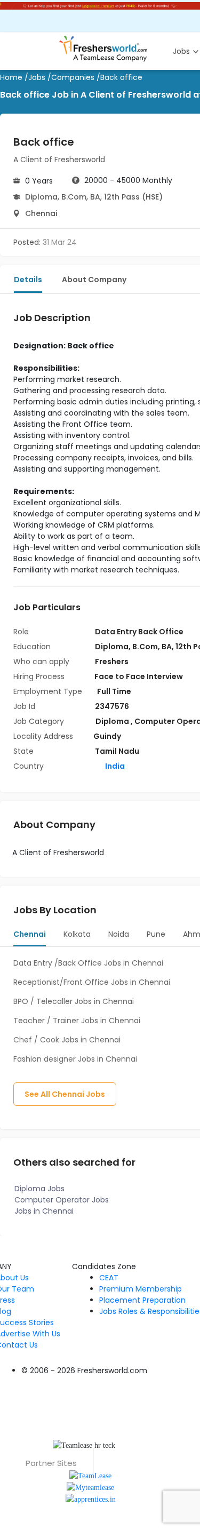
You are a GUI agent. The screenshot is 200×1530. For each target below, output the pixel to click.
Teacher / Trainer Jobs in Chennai (76, 1020)
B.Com (73, 197)
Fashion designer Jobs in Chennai (75, 1059)
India (114, 766)
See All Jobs (65, 1094)
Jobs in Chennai (44, 1211)
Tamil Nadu (117, 751)
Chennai (41, 213)
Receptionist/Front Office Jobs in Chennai (91, 982)
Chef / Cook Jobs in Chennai (67, 1039)
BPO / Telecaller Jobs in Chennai (73, 1001)
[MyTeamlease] (90, 1487)
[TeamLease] (90, 1475)
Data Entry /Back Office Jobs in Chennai (88, 963)
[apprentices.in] (91, 1499)
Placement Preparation (142, 1300)
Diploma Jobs (39, 1188)
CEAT (108, 1277)
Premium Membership (140, 1289)
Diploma (41, 197)
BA (95, 197)
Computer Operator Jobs (61, 1199)
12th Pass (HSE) (133, 197)
